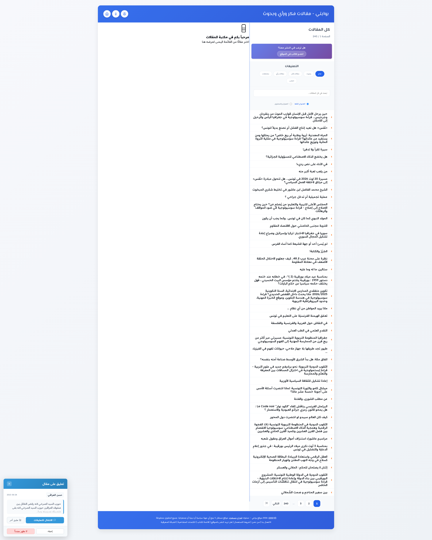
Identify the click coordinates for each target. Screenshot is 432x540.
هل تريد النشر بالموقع (221, 522)
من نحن (256, 522)
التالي (276, 503)
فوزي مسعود (235, 518)
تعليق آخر (14, 520)
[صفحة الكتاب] (115, 14)
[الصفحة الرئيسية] (107, 14)
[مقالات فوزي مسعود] (124, 14)
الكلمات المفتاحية (186, 522)
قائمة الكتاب (203, 522)
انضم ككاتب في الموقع (291, 54)
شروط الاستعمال (242, 522)
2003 (271, 518)
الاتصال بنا (266, 522)
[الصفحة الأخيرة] (266, 503)
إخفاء (50, 531)
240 (286, 503)
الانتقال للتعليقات (43, 520)
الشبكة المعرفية (168, 522)
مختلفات (265, 73)
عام (319, 73)
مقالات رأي (280, 73)
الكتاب (291, 81)
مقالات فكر (295, 73)
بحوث (308, 73)
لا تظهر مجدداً (21, 531)
